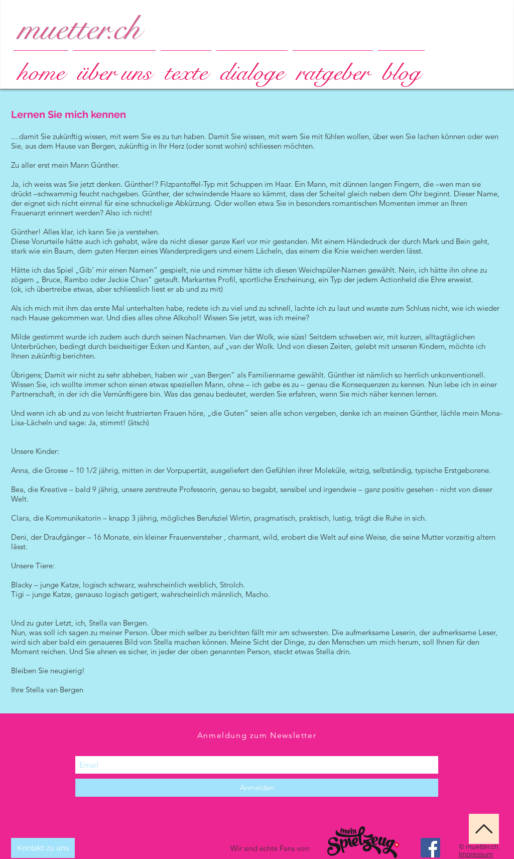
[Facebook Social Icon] (430, 847)
